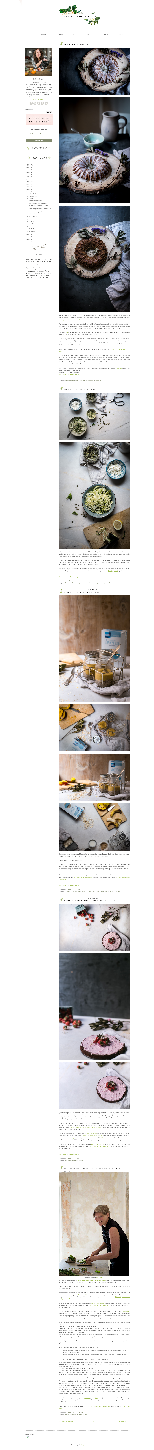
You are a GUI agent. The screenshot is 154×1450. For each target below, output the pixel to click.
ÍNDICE (60, 34)
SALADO (90, 34)
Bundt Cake (68, 380)
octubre (31, 198)
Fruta (83, 891)
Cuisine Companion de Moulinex (92, 1136)
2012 (29, 239)
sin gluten (81, 1160)
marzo (31, 228)
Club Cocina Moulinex (106, 1138)
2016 (29, 189)
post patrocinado (109, 891)
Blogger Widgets (59, 1436)
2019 (29, 182)
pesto (92, 583)
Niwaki (110, 571)
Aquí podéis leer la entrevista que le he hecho (86, 1127)
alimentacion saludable (70, 1414)
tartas (99, 380)
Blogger (83, 1445)
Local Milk (119, 368)
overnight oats (96, 891)
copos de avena (72, 891)
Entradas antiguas (122, 1421)
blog (96, 1398)
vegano (105, 583)
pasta (89, 583)
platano (102, 891)
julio (30, 219)
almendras (67, 583)
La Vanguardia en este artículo (83, 877)
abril (30, 226)
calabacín (73, 583)
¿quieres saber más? (38, 99)
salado (101, 583)
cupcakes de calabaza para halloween (73, 320)
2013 (29, 236)
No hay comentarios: (78, 1412)
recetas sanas (117, 891)
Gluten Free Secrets (97, 1144)
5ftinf (116, 571)
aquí (60, 573)
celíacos (67, 1160)
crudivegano (79, 583)
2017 (29, 186)
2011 (29, 241)
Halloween (82, 380)
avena (66, 891)
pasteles (96, 380)
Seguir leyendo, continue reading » (69, 374)
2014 (29, 234)
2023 (29, 172)
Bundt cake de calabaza (76, 44)
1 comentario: (76, 1158)
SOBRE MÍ (45, 34)
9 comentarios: (76, 378)
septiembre (32, 216)
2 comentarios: (76, 889)
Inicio (94, 1421)
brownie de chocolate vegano (67, 1138)
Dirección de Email (38, 133)
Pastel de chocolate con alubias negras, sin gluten (89, 900)
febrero (31, 231)
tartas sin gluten (92, 1133)
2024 (29, 169)
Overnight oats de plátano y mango (81, 592)
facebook (87, 1398)
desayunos (79, 891)
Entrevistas (79, 1414)
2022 (29, 174)
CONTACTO (122, 34)
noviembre (32, 196)
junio (30, 221)
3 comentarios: (76, 581)
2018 (29, 184)
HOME (29, 34)
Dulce (77, 380)
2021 (29, 177)
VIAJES (105, 34)
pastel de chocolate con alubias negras (98, 1406)
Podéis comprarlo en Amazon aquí (99, 1146)
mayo (30, 224)
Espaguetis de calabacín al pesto (80, 389)
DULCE (75, 34)
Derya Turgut (99, 1277)
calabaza (73, 380)
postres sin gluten (73, 1160)
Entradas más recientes (66, 1421)
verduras (109, 583)
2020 (29, 179)
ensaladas (84, 583)
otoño (91, 380)
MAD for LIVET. (82, 1295)
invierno (88, 380)
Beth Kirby (126, 1311)
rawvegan (96, 583)
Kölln (87, 891)
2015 (29, 191)
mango (90, 891)
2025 (29, 167)
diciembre (32, 193)
